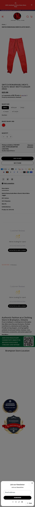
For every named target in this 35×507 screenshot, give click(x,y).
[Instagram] (16, 501)
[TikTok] (19, 501)
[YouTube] (22, 501)
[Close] (32, 483)
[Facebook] (12, 501)
